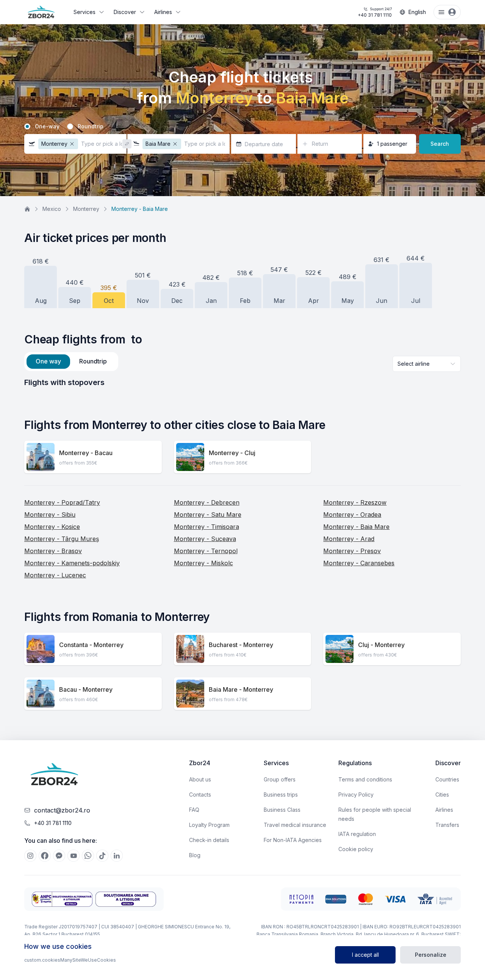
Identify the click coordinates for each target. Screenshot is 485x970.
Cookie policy (355, 849)
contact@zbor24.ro (62, 810)
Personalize (430, 954)
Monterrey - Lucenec (55, 575)
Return (320, 143)
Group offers (280, 779)
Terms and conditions (365, 779)
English (417, 12)
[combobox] (427, 364)
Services (84, 12)
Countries (447, 779)
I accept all (365, 954)
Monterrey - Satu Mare (207, 514)
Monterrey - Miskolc (203, 563)
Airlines (163, 12)
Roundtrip (90, 126)
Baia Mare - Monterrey (241, 689)
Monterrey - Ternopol (206, 551)
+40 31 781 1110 (375, 12)
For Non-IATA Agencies (293, 840)
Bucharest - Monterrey (241, 645)
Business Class (282, 809)
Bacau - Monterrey (86, 689)
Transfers (447, 825)
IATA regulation (357, 834)
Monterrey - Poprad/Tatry (62, 502)
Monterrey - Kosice (52, 526)
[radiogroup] (242, 126)
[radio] (27, 126)
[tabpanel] (242, 382)
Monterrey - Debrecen (206, 502)
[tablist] (71, 361)
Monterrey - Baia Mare (356, 526)
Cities (442, 794)
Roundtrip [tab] (93, 361)
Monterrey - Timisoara (206, 526)
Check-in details (209, 840)
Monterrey (86, 209)
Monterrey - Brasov (53, 551)
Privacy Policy (356, 794)
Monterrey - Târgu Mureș (61, 539)
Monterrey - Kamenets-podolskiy (72, 563)
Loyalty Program (209, 825)
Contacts (200, 794)
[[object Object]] (30, 856)
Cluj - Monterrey (381, 645)
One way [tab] (48, 361)
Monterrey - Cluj (232, 453)
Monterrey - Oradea (352, 514)
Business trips (281, 794)
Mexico (51, 209)
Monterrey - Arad (348, 539)
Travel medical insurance (295, 825)
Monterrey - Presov (352, 551)
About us (200, 779)
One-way (47, 126)
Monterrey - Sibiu (49, 514)
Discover (125, 12)
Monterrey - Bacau (86, 453)
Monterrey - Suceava (205, 539)
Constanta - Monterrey (91, 645)
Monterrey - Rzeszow (354, 502)
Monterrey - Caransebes (358, 563)
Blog (194, 855)
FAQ (194, 809)
